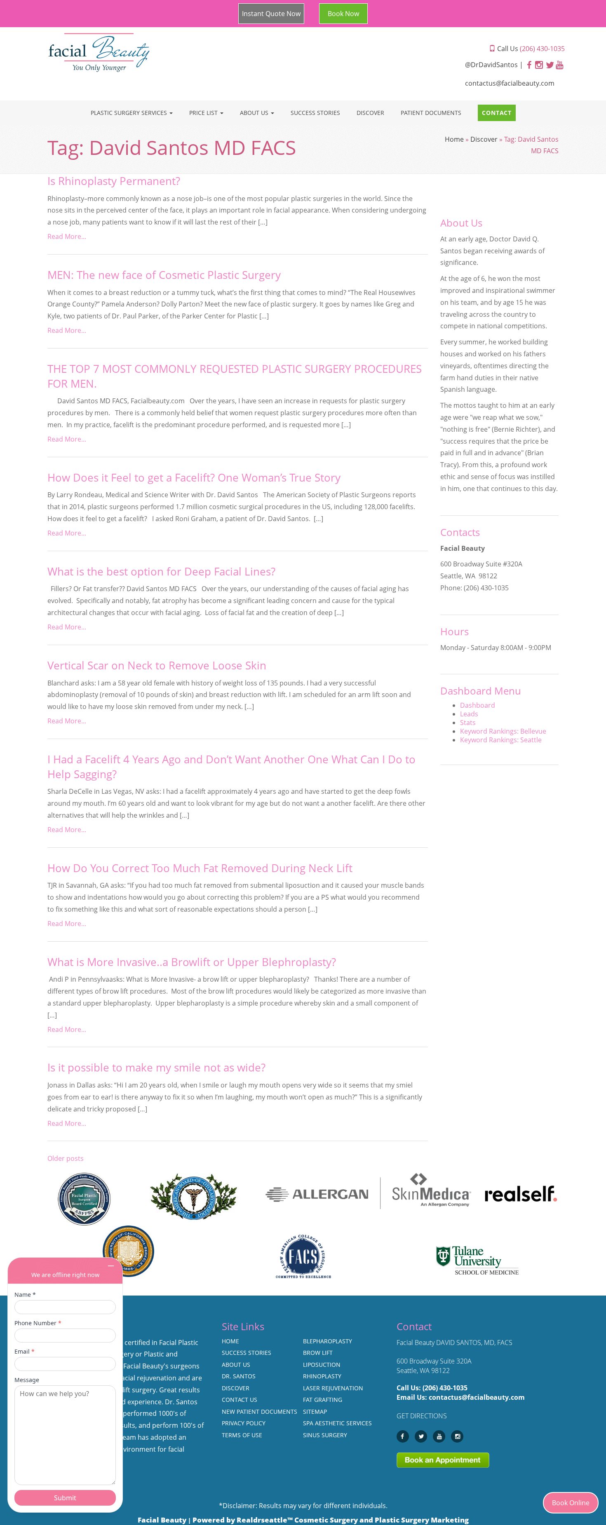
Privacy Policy (243, 1423)
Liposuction (322, 1364)
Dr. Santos (239, 1376)
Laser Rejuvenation (333, 1388)
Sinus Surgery (325, 1435)
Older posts (65, 1158)
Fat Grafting (322, 1399)
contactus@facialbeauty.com (509, 83)
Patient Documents (431, 113)
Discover (370, 113)
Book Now (343, 13)
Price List (204, 113)
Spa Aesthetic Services (337, 1423)
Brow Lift (318, 1353)
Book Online (571, 1502)
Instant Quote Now (271, 13)
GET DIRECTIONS (422, 1415)
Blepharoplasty (327, 1341)
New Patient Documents (259, 1411)
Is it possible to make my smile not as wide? (156, 1067)
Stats (468, 722)
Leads (469, 713)
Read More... (66, 236)
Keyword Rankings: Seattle (501, 739)
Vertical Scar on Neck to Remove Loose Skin (156, 665)
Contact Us (239, 1399)
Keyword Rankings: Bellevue (503, 731)
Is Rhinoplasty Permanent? (113, 181)
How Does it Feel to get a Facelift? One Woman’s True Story (194, 477)
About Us (255, 113)
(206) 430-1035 (445, 1387)
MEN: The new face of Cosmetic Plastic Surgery (164, 275)
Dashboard (477, 705)
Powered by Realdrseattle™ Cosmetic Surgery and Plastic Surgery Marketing (331, 1520)
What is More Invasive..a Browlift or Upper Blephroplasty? (191, 962)
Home (454, 139)
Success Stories (315, 113)
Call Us (530, 48)
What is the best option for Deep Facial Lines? (161, 571)
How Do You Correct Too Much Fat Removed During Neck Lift (199, 868)
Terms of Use (242, 1435)
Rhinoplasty (322, 1376)
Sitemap (315, 1411)
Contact (497, 113)
